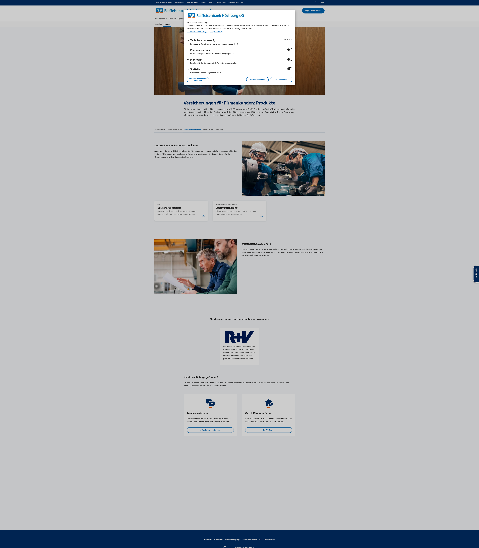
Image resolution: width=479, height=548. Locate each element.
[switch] (289, 49)
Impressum (215, 31)
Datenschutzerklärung (197, 31)
